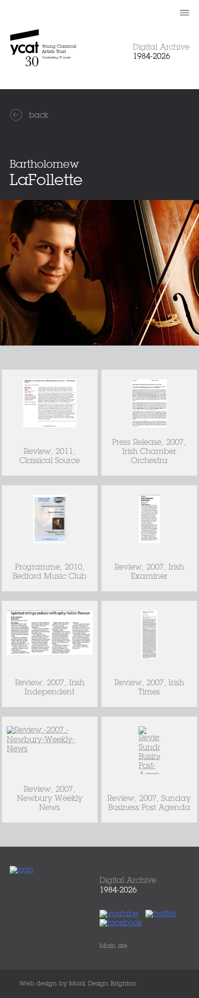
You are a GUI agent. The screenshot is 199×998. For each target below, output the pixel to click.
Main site (114, 946)
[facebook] (123, 923)
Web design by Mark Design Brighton (78, 984)
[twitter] (163, 914)
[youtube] (121, 914)
